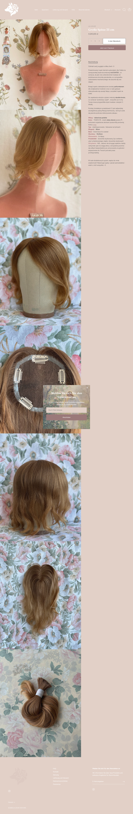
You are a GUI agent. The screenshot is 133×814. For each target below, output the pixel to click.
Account (117, 10)
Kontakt (55, 772)
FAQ (73, 10)
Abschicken (66, 417)
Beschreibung (93, 62)
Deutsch (107, 10)
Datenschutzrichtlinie (60, 781)
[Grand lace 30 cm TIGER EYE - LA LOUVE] (6, 30)
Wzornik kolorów (84, 10)
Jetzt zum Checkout (107, 48)
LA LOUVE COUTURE (19, 808)
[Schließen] (87, 387)
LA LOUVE (92, 26)
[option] (6, 30)
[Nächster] (6, 66)
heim (36, 10)
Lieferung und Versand (60, 10)
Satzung (56, 775)
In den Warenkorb (114, 41)
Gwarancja (56, 784)
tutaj (94, 125)
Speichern (45, 10)
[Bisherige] (6, 23)
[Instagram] (66, 424)
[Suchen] (124, 9)
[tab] (94, 62)
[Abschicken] (124, 781)
